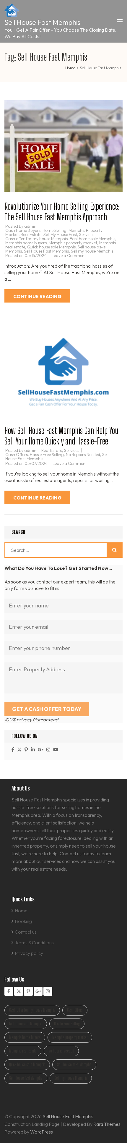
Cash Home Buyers (22, 230)
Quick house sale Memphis (51, 247)
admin (30, 226)
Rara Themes (107, 1124)
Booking (23, 921)
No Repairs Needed (83, 454)
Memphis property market (73, 242)
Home (21, 911)
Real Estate (31, 234)
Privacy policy (29, 953)
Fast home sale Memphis (92, 238)
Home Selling (54, 230)
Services (86, 234)
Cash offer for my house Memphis (36, 238)
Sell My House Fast (60, 234)
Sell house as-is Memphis (74, 1064)
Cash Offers (16, 454)
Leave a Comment (69, 255)
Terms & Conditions (34, 942)
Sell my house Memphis (92, 251)
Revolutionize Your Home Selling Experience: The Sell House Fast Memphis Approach (62, 211)
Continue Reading (37, 296)
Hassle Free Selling (47, 454)
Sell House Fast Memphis (42, 22)
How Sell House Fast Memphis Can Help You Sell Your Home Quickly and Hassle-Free (61, 435)
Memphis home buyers (26, 242)
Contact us (26, 932)
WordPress (41, 1132)
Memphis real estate (23, 1050)
